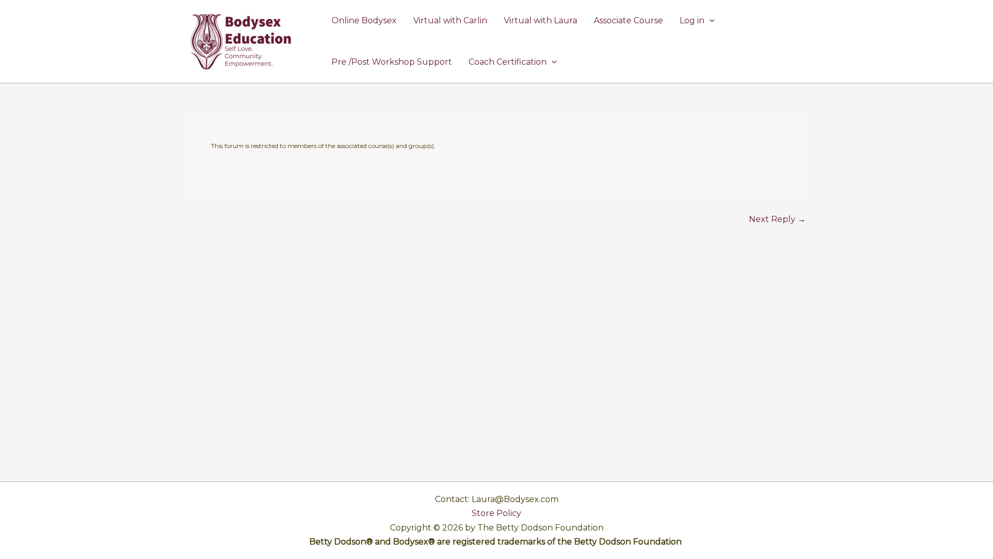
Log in (692, 20)
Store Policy (496, 513)
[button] (709, 20)
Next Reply (777, 219)
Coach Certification (508, 62)
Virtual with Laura (540, 20)
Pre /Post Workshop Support (392, 62)
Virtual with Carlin (450, 20)
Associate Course (628, 20)
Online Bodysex (364, 20)
